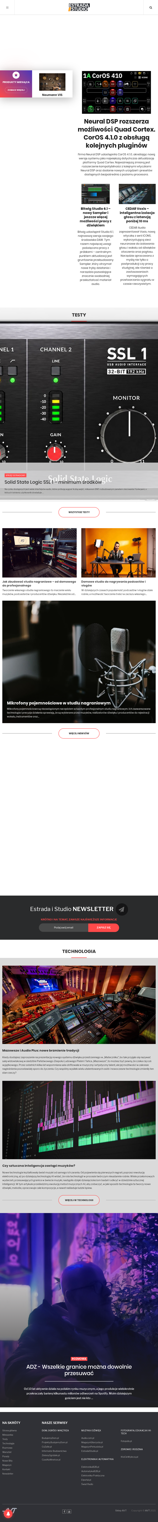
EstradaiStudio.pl (89, 1451)
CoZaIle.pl (47, 1446)
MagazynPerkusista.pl (92, 1446)
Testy (79, 315)
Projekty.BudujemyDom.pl (54, 1442)
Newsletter (7, 1473)
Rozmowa (7, 1447)
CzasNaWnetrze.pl (51, 1459)
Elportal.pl (86, 1480)
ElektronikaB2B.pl (90, 1467)
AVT (147, 1510)
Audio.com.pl (87, 1438)
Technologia (79, 951)
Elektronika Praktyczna (92, 1475)
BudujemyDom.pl (50, 1438)
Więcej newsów (79, 733)
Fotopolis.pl (126, 1441)
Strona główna (9, 1430)
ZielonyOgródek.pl (51, 1455)
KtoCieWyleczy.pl (129, 1457)
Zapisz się (104, 927)
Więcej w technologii (79, 1200)
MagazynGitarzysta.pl (92, 1442)
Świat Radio (87, 1484)
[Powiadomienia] (8, 1514)
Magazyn (6, 1465)
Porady (5, 1456)
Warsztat (6, 1452)
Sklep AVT (121, 1511)
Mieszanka (7, 1434)
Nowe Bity (7, 1460)
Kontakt (6, 1469)
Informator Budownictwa (54, 1451)
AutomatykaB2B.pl (90, 1471)
